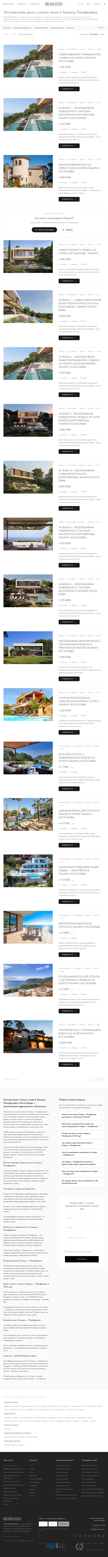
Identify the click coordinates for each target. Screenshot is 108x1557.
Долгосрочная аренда (57, 28)
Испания (91, 49)
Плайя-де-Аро (14, 1409)
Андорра (81, 1409)
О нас (81, 4)
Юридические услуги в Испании (11, 1536)
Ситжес (6, 1409)
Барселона (7, 1406)
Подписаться (64, 1524)
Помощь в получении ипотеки (12, 1481)
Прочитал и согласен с (79, 1251)
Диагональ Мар (39, 1409)
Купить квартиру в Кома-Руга (90, 1472)
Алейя (21, 1421)
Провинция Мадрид (32, 1437)
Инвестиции (21, 4)
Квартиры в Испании (62, 1472)
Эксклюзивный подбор (36, 1479)
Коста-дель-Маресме (63, 1406)
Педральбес (29, 1409)
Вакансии (32, 1489)
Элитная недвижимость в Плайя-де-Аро (93, 1492)
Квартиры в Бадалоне (88, 1479)
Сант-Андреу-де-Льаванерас (63, 1421)
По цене (102, 34)
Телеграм (32, 1492)
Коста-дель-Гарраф (40, 1406)
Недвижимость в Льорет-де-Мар (91, 1496)
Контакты (97, 4)
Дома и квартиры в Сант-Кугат (91, 1475)
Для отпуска (70, 28)
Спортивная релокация (10, 1491)
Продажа (62, 49)
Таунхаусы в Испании (62, 1479)
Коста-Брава (72, 49)
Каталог (13, 34)
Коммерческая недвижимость (22, 28)
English (95, 1543)
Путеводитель (35, 4)
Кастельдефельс (35, 1421)
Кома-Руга (99, 1406)
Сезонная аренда (64, 746)
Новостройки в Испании (63, 1486)
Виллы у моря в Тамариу (89, 1486)
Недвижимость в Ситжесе (89, 1482)
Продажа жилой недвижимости (12, 1495)
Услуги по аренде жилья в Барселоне (14, 1472)
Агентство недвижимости (63, 1465)
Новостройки (7, 28)
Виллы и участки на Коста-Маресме (66, 1498)
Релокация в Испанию (9, 1488)
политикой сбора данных (85, 1251)
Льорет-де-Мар (75, 1406)
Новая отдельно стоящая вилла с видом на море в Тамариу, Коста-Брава (80, 58)
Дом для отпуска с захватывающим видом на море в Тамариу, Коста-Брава (77, 757)
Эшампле (22, 1409)
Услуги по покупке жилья (10, 1465)
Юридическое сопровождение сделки (14, 1485)
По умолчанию (93, 34)
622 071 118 (99, 1525)
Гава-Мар (27, 1421)
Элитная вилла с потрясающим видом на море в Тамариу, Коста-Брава (80, 1033)
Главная (5, 34)
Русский (102, 1543)
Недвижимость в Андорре (63, 1482)
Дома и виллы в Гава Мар (89, 1469)
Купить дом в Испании (62, 1475)
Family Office (33, 1475)
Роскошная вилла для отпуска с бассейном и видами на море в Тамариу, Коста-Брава (79, 980)
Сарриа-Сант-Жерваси (59, 1409)
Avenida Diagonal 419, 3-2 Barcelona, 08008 (97, 1519)
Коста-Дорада (51, 1406)
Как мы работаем (35, 1482)
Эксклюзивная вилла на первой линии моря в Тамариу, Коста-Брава (79, 168)
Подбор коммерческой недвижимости (14, 1469)
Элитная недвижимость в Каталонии (66, 1495)
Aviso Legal (80, 1549)
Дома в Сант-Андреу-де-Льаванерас (92, 1489)
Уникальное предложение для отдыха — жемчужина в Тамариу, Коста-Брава (79, 870)
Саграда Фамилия (72, 1409)
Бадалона (48, 1409)
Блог (88, 4)
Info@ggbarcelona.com (97, 1529)
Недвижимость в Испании (63, 1469)
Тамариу (82, 49)
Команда (32, 1469)
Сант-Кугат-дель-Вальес (88, 1406)
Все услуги (6, 1504)
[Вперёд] (103, 1079)
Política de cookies (90, 1549)
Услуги (31, 1472)
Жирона (59, 1417)
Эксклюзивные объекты (41, 28)
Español (89, 1543)
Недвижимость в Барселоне (90, 1465)
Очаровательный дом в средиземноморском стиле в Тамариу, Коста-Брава (79, 701)
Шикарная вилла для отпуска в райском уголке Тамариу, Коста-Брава (79, 814)
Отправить (82, 1259)
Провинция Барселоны (27, 1406)
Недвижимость (8, 4)
